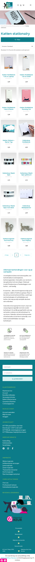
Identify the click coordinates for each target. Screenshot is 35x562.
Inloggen (5, 417)
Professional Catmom (10, 485)
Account (5, 393)
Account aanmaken (9, 412)
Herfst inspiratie (8, 472)
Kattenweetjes (7, 443)
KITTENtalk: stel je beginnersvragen (14, 430)
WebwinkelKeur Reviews (9, 558)
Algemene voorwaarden (19, 540)
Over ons (5, 483)
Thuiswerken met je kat (10, 470)
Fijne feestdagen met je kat (11, 474)
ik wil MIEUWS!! (17, 379)
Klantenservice (7, 391)
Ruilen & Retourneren (9, 399)
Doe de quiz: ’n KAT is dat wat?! (12, 428)
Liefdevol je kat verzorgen (11, 463)
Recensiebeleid (18, 534)
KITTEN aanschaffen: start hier (13, 426)
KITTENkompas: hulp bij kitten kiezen (14, 432)
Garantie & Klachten (9, 401)
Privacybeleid (18, 528)
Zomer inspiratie (8, 467)
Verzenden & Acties (9, 397)
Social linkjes (7, 445)
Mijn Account (7, 414)
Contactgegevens (8, 404)
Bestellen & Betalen (9, 395)
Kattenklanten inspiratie (10, 487)
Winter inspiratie (8, 461)
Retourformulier (19, 546)
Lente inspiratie (7, 465)
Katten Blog (6, 441)
